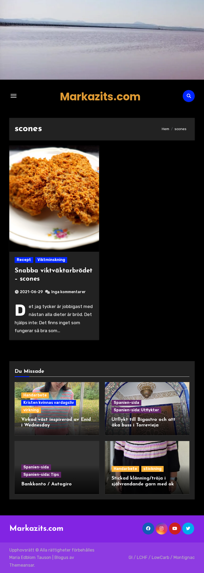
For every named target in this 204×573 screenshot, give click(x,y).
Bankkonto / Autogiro (46, 484)
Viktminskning (51, 260)
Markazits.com (100, 96)
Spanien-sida (126, 402)
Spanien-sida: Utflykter (136, 410)
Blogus (61, 557)
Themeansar (21, 565)
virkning (31, 410)
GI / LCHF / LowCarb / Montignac (162, 557)
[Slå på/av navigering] (13, 96)
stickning (152, 469)
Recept (24, 260)
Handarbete (35, 395)
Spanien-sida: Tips (41, 474)
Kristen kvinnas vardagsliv (48, 402)
